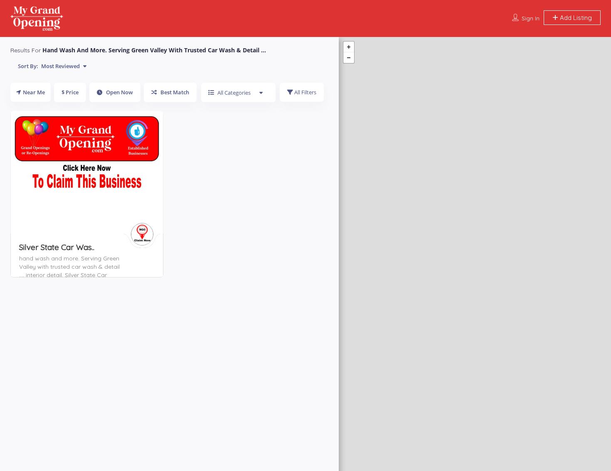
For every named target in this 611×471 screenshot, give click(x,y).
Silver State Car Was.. (56, 247)
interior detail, (45, 275)
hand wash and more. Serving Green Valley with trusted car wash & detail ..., (69, 267)
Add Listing (575, 18)
